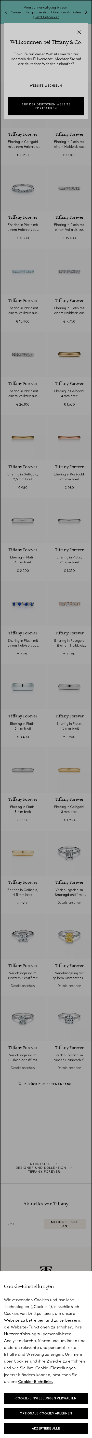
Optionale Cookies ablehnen (46, 1413)
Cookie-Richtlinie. (35, 1381)
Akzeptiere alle (46, 1428)
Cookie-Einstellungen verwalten (46, 1398)
